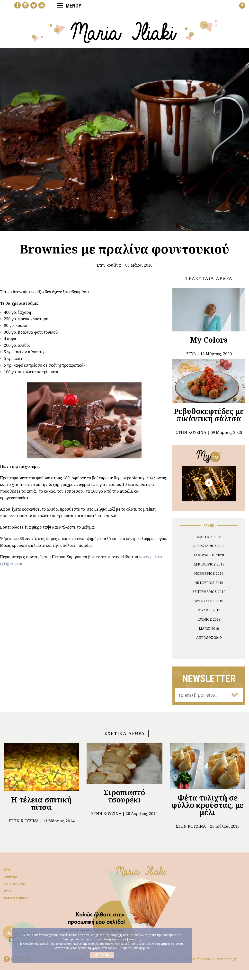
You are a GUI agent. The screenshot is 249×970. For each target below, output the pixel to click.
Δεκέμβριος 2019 (208, 564)
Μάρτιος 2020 (209, 536)
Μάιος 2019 (209, 628)
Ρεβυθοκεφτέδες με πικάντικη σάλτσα (209, 414)
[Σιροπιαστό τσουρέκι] (124, 763)
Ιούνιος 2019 (209, 619)
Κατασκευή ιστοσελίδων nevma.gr (209, 959)
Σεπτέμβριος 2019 (208, 591)
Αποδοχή (102, 955)
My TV (8, 891)
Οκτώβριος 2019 (209, 582)
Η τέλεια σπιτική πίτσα (41, 803)
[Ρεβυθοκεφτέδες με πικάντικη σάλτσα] (208, 381)
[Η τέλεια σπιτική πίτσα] (41, 767)
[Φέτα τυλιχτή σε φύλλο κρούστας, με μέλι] (207, 766)
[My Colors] (208, 309)
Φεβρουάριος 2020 (209, 545)
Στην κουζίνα (109, 265)
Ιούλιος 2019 (209, 610)
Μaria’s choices (16, 898)
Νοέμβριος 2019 (208, 573)
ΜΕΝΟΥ (73, 6)
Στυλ (7, 869)
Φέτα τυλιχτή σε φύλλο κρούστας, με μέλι (207, 805)
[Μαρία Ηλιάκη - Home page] (125, 31)
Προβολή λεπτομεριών (134, 948)
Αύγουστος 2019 (209, 601)
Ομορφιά (10, 876)
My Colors (209, 340)
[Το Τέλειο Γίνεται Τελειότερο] (209, 483)
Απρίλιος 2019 (209, 637)
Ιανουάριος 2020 (209, 555)
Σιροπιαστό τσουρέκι (124, 796)
